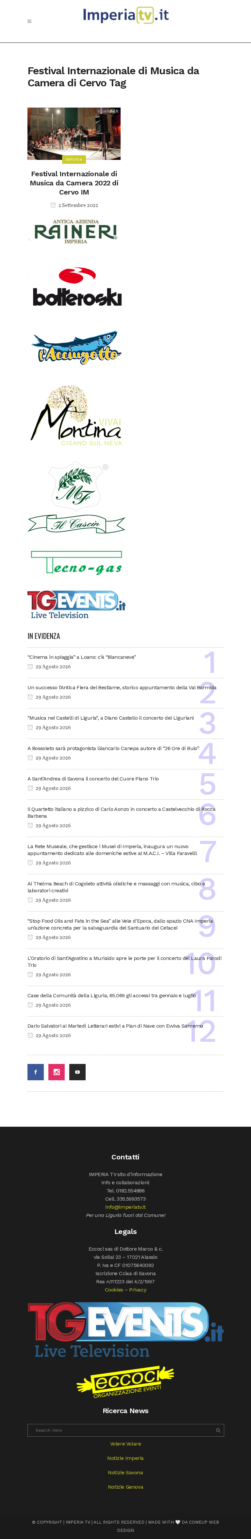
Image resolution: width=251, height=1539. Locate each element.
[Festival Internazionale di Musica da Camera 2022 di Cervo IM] (74, 133)
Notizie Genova (125, 1487)
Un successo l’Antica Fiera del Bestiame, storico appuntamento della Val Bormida (122, 687)
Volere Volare (125, 1444)
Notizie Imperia (125, 1458)
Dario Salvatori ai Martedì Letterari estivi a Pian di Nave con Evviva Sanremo (115, 1026)
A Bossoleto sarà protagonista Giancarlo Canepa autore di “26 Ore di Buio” (113, 748)
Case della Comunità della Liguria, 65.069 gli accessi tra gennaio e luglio (111, 995)
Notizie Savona (125, 1472)
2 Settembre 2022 (78, 205)
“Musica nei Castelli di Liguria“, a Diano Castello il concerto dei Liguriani (110, 718)
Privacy (137, 1290)
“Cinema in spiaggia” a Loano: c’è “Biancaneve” (81, 657)
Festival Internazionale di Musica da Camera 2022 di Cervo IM (74, 183)
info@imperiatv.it (125, 1207)
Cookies (114, 1290)
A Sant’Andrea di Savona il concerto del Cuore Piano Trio (93, 779)
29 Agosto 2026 (53, 667)
